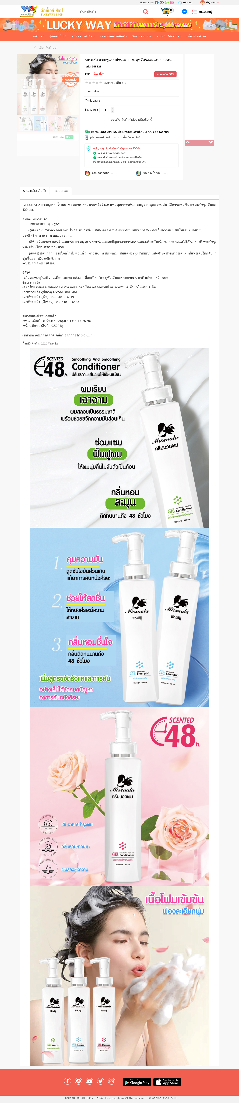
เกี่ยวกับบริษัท (196, 36)
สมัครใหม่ (187, 2)
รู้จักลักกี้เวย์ (57, 36)
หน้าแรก (38, 36)
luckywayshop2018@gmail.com (125, 1098)
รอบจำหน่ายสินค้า (114, 36)
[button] (192, 143)
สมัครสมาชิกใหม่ (83, 36)
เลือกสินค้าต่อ (46, 47)
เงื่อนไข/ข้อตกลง (169, 36)
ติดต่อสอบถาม (142, 36)
